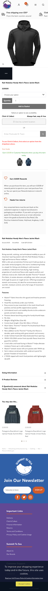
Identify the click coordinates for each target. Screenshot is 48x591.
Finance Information (14, 525)
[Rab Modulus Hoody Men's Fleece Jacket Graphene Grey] (20, 162)
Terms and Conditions (15, 531)
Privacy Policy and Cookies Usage (19, 535)
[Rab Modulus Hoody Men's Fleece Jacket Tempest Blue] (28, 162)
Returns (10, 528)
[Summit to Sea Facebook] (17, 497)
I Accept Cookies (24, 584)
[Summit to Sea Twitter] (24, 497)
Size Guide (6, 149)
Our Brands (11, 554)
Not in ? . (19, 139)
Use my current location (25, 122)
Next (43, 424)
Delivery (10, 518)
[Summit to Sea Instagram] (30, 497)
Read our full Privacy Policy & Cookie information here (24, 578)
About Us (10, 551)
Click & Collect (12, 521)
